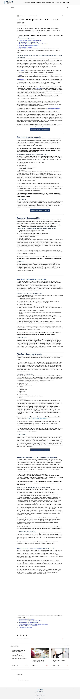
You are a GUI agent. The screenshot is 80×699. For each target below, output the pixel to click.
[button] (67, 7)
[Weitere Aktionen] (62, 16)
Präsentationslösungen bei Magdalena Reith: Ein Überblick (18, 651)
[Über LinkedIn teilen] (23, 635)
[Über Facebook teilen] (17, 635)
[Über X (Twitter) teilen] (20, 635)
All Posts (12, 7)
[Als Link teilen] (26, 635)
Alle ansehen (66, 645)
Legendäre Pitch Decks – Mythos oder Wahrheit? (38, 661)
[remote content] (40, 594)
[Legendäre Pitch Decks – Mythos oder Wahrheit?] (40, 653)
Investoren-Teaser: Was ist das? (59, 661)
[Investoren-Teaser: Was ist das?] (60, 653)
